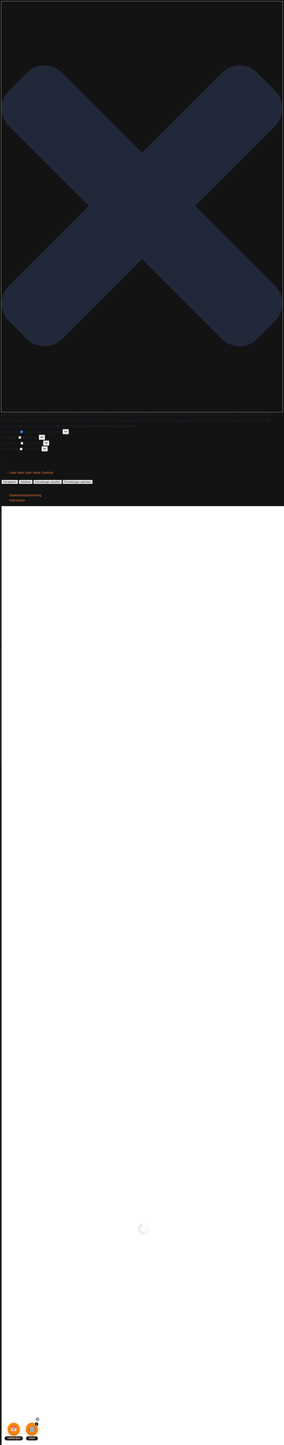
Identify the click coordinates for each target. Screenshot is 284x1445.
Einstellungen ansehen (47, 481)
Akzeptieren (9, 481)
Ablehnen (25, 481)
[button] (142, 207)
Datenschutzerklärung (25, 495)
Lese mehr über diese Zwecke (31, 472)
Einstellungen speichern (77, 481)
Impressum (17, 500)
